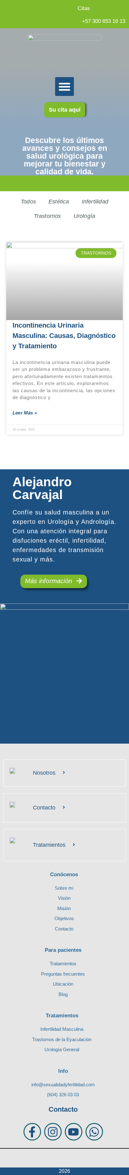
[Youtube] (73, 1132)
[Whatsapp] (94, 1132)
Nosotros (44, 773)
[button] (64, 86)
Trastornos (47, 216)
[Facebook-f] (32, 1132)
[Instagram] (53, 1132)
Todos (28, 201)
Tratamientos (49, 845)
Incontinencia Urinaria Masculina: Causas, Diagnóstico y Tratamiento (64, 335)
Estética (59, 201)
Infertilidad (95, 201)
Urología (84, 216)
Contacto (44, 807)
